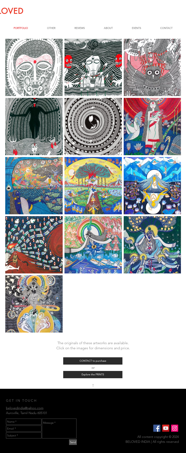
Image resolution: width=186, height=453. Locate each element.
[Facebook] (156, 428)
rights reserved (168, 442)
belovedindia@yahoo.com (24, 408)
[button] (51, 28)
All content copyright (153, 437)
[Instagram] (174, 428)
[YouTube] (165, 428)
